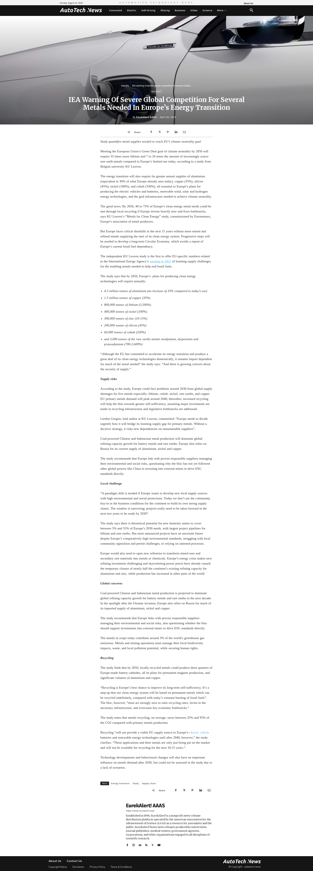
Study (136, 783)
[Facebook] (151, 132)
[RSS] (146, 844)
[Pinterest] (167, 132)
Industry (125, 85)
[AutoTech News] (81, 10)
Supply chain (149, 783)
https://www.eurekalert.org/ (140, 810)
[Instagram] (133, 844)
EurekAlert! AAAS (146, 117)
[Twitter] (159, 132)
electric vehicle (199, 732)
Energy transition (120, 783)
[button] (251, 10)
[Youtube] (159, 844)
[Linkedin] (176, 132)
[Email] (184, 132)
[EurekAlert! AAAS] (111, 824)
